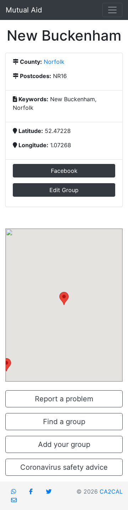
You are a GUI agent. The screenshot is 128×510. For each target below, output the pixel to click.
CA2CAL (111, 491)
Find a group (64, 421)
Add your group (64, 444)
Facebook (64, 170)
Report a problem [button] (64, 399)
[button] (64, 298)
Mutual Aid (24, 10)
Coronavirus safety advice (64, 467)
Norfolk (54, 61)
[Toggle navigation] (112, 10)
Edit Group (64, 190)
